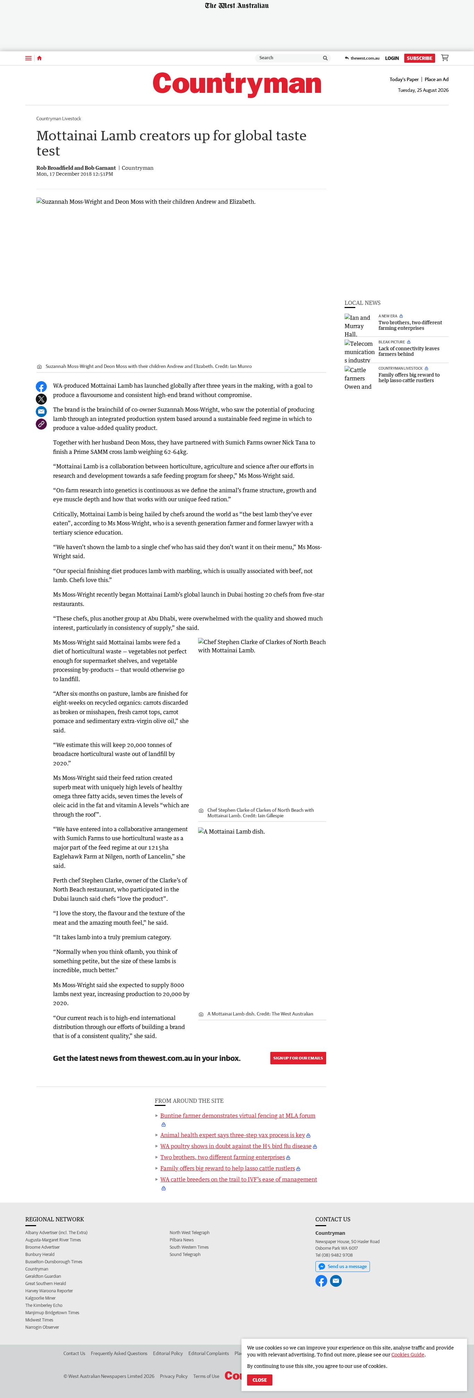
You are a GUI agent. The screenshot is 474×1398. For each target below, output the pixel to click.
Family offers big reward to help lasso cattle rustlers (227, 1168)
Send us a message (347, 1266)
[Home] (39, 58)
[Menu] (28, 58)
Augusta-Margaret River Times (53, 1239)
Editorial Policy (168, 1353)
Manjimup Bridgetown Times (52, 1312)
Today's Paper (404, 79)
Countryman (36, 1269)
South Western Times (189, 1247)
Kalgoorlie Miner (40, 1298)
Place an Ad (437, 79)
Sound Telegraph (185, 1254)
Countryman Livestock (58, 118)
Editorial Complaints (208, 1353)
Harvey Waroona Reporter (49, 1290)
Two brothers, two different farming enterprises (222, 1157)
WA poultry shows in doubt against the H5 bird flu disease (236, 1146)
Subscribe (419, 58)
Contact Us (74, 1353)
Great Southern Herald (45, 1283)
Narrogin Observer (42, 1327)
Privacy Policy (174, 1376)
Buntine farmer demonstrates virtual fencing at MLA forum (237, 1115)
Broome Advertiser (42, 1247)
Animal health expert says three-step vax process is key (232, 1135)
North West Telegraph (190, 1232)
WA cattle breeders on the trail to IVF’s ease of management (238, 1179)
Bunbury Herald (39, 1254)
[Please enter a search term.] (325, 58)
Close (260, 1380)
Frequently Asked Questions (119, 1353)
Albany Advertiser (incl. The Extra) (56, 1232)
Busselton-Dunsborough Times (53, 1261)
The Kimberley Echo (43, 1305)
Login (392, 58)
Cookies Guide (407, 1354)
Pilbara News (182, 1239)
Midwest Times (39, 1319)
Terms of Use (206, 1376)
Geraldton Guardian (43, 1276)
